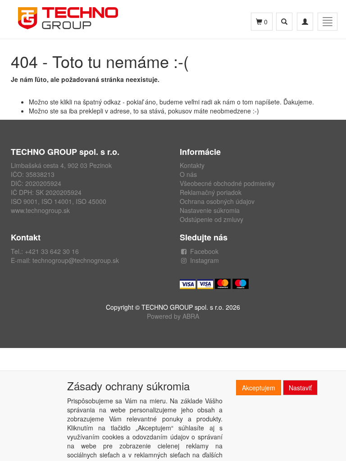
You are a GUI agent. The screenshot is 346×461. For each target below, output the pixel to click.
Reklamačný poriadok (210, 192)
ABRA (190, 316)
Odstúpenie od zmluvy (211, 219)
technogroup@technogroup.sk (75, 260)
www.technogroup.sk (40, 210)
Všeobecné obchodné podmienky (227, 183)
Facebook (204, 251)
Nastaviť (300, 387)
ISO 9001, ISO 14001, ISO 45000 (58, 201)
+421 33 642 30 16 (52, 251)
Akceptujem (258, 387)
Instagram (204, 260)
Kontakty (192, 165)
